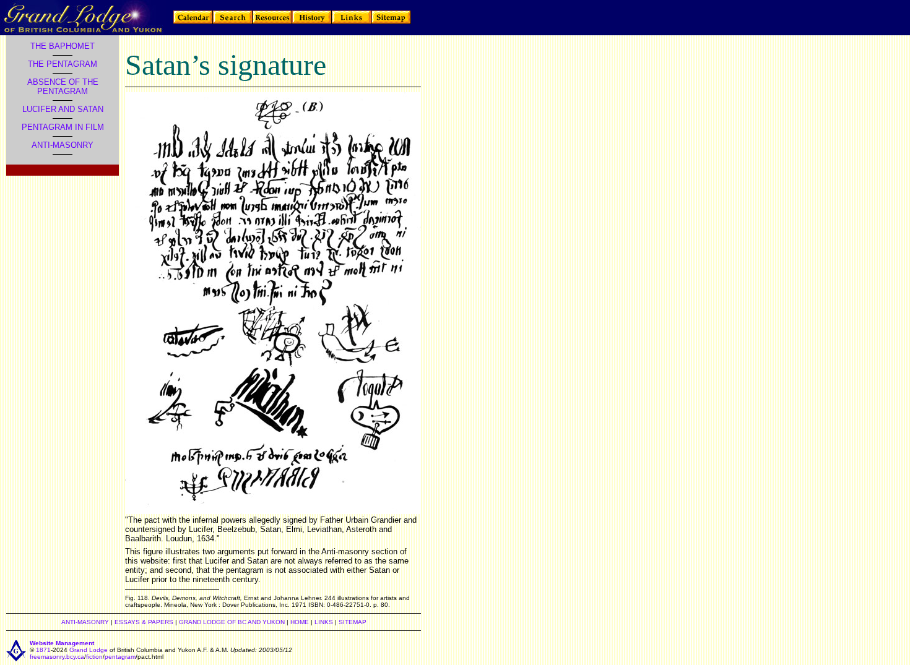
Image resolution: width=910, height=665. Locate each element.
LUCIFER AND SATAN (62, 109)
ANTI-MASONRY (62, 145)
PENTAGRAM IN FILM (63, 127)
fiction (94, 656)
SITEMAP (352, 622)
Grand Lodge (88, 649)
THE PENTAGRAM (62, 64)
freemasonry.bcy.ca (57, 656)
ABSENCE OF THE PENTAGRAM (62, 86)
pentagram (120, 656)
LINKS (323, 622)
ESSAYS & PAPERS (144, 622)
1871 (43, 649)
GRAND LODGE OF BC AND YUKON (232, 622)
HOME (299, 622)
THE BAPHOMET (62, 46)
